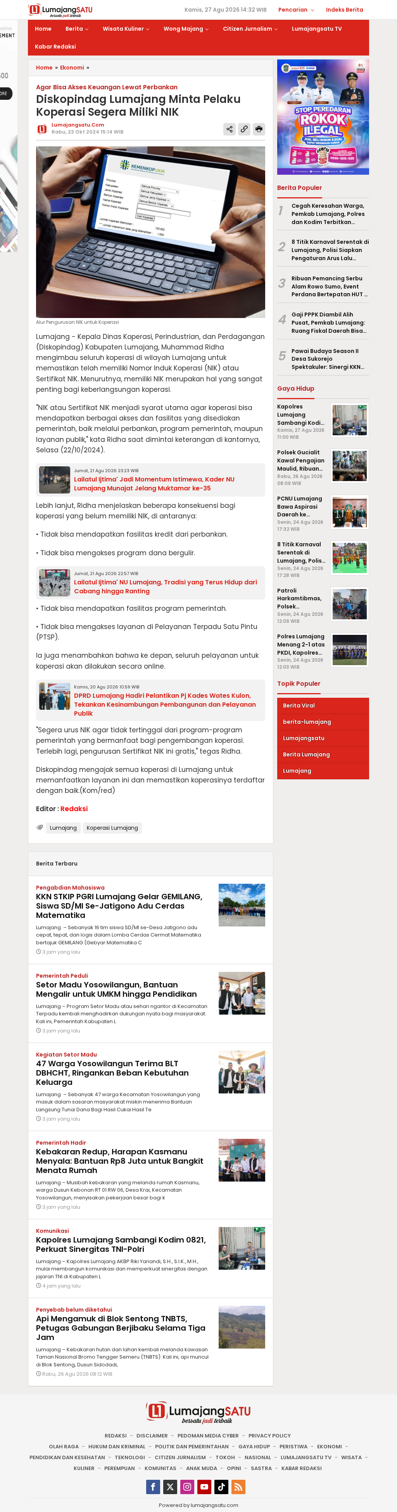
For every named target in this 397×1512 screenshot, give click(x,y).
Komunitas (160, 1468)
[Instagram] (187, 1487)
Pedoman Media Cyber (208, 1435)
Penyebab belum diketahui (74, 1310)
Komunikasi (52, 1231)
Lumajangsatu (304, 738)
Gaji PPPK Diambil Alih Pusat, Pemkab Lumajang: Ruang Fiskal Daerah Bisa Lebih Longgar (328, 323)
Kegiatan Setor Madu (66, 1054)
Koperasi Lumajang (112, 828)
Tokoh (225, 1457)
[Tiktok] (221, 1487)
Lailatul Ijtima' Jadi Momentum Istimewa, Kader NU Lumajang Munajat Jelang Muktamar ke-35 (154, 484)
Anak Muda (201, 1468)
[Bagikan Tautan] (229, 129)
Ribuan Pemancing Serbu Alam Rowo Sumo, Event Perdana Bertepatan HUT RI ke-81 (330, 287)
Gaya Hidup (254, 1446)
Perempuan (119, 1468)
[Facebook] (153, 1487)
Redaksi (116, 1435)
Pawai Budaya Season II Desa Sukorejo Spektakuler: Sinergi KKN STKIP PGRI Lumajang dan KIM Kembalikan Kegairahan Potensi (327, 359)
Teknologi (130, 1457)
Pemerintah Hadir (61, 1143)
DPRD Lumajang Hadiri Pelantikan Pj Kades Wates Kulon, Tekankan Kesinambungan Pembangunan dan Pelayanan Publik (165, 704)
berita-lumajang (307, 722)
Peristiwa (293, 1446)
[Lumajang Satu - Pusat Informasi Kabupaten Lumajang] (60, 10)
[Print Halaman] (259, 129)
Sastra (261, 1468)
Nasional (258, 1457)
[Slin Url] (244, 129)
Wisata (351, 1457)
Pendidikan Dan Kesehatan (67, 1457)
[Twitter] (170, 1487)
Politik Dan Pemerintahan (192, 1446)
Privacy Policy (270, 1435)
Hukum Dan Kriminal (116, 1446)
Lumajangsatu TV (306, 1457)
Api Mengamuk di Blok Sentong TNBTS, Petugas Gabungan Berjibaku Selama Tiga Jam (120, 1328)
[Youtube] (204, 1487)
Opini (234, 1468)
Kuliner (84, 1468)
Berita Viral (299, 705)
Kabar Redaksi (301, 1468)
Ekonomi (329, 1446)
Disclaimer (152, 1435)
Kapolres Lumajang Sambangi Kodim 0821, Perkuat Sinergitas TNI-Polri (121, 1244)
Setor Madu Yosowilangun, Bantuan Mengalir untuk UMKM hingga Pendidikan (116, 989)
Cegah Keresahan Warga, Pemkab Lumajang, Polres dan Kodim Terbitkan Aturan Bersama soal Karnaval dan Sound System (328, 214)
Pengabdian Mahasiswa (70, 888)
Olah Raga (64, 1446)
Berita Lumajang (306, 754)
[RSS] (238, 1487)
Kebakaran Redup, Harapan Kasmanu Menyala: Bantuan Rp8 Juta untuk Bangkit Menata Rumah (120, 1161)
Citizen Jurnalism (180, 1457)
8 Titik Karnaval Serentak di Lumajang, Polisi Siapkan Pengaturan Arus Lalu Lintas (330, 250)
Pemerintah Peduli (62, 976)
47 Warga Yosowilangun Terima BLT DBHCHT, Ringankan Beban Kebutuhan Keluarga (112, 1073)
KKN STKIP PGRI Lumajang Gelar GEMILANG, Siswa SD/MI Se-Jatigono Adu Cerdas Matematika (119, 906)
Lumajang (63, 828)
